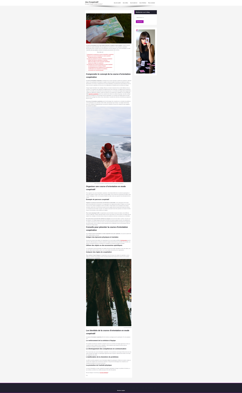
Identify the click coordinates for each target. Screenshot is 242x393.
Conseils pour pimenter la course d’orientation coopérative (99, 58)
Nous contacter (151, 2)
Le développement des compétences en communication (100, 67)
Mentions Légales (121, 390)
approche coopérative (93, 93)
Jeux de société (117, 2)
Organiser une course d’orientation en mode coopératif (99, 55)
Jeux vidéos (125, 2)
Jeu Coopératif (91, 2)
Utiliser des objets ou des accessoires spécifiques (99, 61)
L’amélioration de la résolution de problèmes (97, 68)
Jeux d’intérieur (142, 2)
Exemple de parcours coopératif (95, 57)
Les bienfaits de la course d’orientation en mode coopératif (99, 64)
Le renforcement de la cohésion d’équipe (97, 65)
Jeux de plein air (133, 2)
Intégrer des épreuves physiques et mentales (98, 60)
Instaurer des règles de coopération (95, 63)
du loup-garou (124, 240)
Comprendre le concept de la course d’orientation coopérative (100, 54)
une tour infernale (104, 372)
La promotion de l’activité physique (95, 70)
